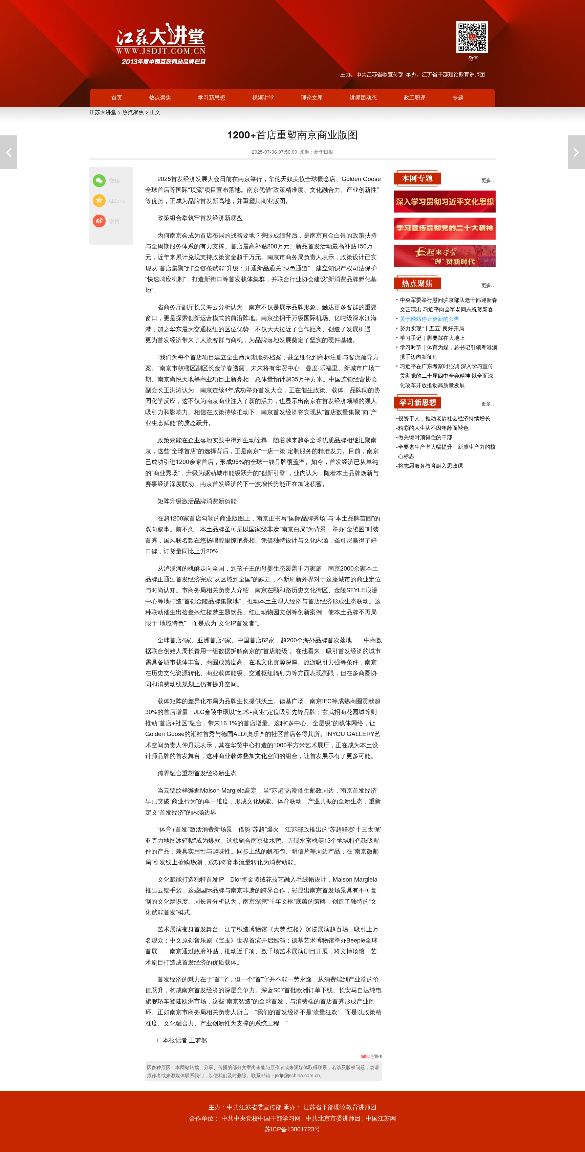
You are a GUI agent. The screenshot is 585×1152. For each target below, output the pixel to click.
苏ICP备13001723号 (292, 1128)
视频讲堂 (263, 97)
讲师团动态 (363, 97)
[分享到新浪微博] (99, 221)
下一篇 (576, 152)
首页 (116, 97)
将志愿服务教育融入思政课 (430, 466)
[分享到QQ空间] (99, 201)
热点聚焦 (160, 97)
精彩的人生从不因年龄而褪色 (433, 428)
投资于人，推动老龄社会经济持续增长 (444, 418)
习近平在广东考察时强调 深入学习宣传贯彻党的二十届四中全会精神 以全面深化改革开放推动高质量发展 (446, 375)
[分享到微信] (99, 181)
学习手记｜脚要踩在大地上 (432, 338)
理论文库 (312, 97)
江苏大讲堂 (102, 112)
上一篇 (8, 152)
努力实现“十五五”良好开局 (432, 328)
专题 (458, 97)
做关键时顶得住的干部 (425, 437)
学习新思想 (211, 97)
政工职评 (415, 97)
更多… (488, 180)
